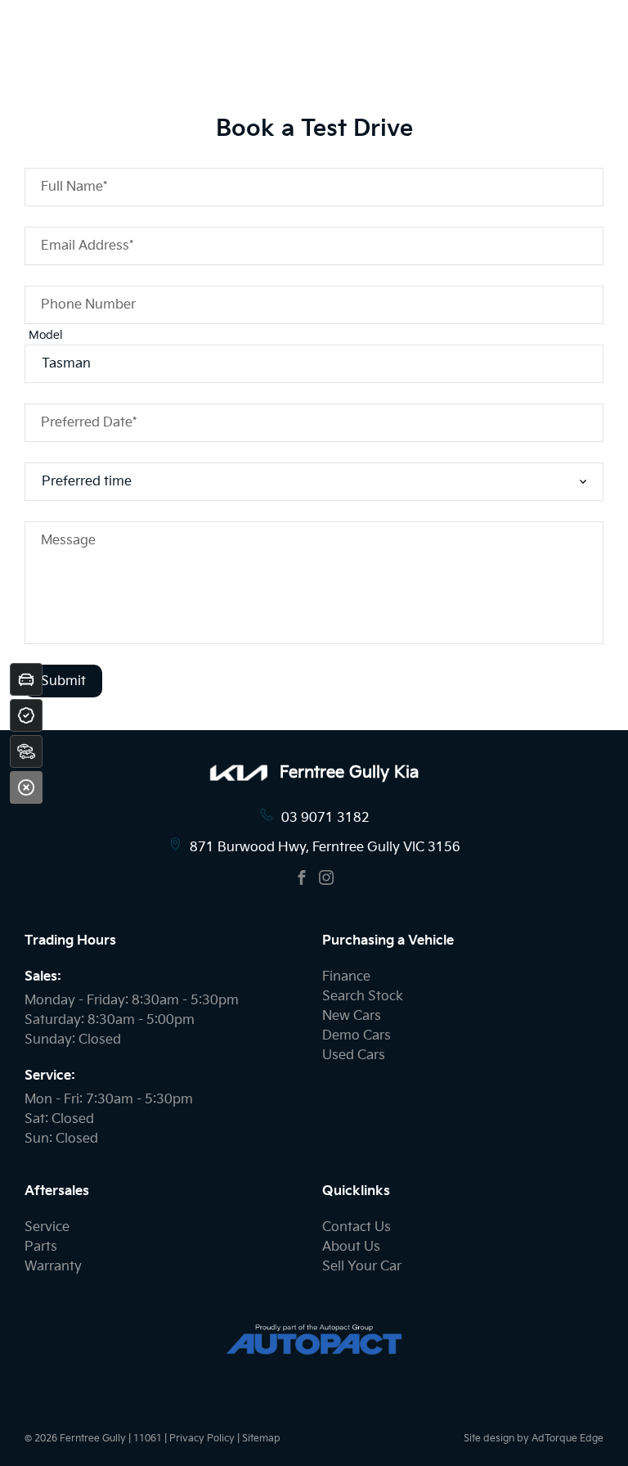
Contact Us (356, 1227)
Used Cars (353, 1055)
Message (68, 540)
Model (46, 335)
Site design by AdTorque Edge (533, 1438)
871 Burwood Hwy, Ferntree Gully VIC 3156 (325, 847)
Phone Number (88, 305)
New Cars (351, 1016)
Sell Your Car (361, 1266)
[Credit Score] (26, 715)
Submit (63, 681)
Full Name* (74, 187)
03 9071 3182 (325, 818)
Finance (346, 977)
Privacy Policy (202, 1438)
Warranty (53, 1266)
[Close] (26, 787)
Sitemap (261, 1438)
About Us (351, 1247)
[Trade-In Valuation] (26, 679)
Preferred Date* (89, 423)
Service (47, 1227)
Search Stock (362, 996)
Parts (41, 1247)
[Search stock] (26, 751)
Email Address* (87, 246)
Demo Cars (356, 1036)
